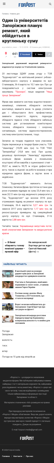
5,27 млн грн (41, 205)
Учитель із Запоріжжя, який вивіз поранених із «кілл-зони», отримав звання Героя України (31, 284)
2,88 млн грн (18, 219)
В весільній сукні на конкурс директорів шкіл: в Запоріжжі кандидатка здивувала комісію (30, 273)
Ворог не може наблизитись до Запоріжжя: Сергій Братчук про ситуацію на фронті (30, 307)
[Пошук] (50, 4)
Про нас (29, 456)
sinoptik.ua (30, 356)
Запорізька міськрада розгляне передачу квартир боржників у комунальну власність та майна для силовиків (32, 319)
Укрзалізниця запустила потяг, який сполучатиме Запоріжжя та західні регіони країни (27, 230)
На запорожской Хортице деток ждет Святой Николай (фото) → (40, 247)
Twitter (40, 54)
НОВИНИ (46, 47)
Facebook (26, 54)
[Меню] (4, 4)
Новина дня (15, 14)
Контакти (17, 456)
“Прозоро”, (21, 91)
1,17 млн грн (41, 209)
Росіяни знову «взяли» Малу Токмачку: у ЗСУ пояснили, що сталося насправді (29, 295)
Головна (5, 14)
